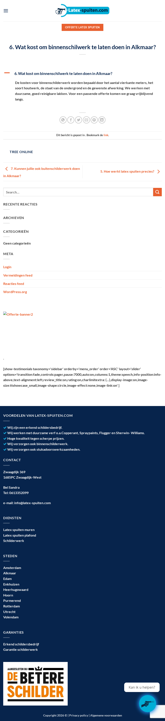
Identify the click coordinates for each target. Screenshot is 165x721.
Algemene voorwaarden (106, 715)
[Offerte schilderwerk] (147, 703)
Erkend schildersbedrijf (21, 644)
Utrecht (9, 612)
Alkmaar (9, 573)
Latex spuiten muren (19, 530)
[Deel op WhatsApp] (63, 119)
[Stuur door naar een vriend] (86, 119)
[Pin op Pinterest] (94, 119)
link (106, 135)
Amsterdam (12, 568)
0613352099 (19, 493)
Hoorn (8, 595)
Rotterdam (11, 606)
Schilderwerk (13, 540)
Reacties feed (13, 283)
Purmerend (12, 600)
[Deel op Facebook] (70, 119)
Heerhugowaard (15, 589)
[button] (5, 10)
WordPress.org (15, 292)
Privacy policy (78, 715)
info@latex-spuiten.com (32, 503)
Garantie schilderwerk (20, 649)
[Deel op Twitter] (78, 119)
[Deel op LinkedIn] (101, 119)
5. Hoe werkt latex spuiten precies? (127, 171)
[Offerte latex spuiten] (29, 331)
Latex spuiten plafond (19, 535)
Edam (7, 578)
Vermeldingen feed (17, 275)
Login (7, 267)
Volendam (10, 617)
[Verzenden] (157, 192)
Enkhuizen (11, 584)
